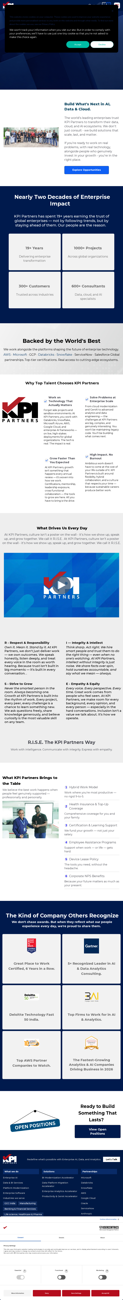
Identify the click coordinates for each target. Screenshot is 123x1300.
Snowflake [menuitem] (86, 1188)
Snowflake (64, 354)
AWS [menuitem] (83, 1193)
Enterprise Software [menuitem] (14, 1193)
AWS (7, 354)
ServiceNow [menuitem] (87, 1208)
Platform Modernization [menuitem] (16, 1188)
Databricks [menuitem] (87, 1182)
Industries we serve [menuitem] (14, 1198)
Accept (77, 44)
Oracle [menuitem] (84, 1203)
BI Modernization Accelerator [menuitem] (58, 1177)
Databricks (46, 354)
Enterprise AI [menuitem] (10, 1177)
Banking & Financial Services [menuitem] (20, 1209)
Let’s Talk (111, 1159)
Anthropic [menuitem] (86, 1213)
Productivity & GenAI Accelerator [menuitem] (59, 1196)
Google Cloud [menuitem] (88, 1198)
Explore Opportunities (86, 169)
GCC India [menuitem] (9, 1203)
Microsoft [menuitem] (86, 1177)
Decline (102, 44)
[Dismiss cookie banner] (112, 11)
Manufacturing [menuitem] (28, 1203)
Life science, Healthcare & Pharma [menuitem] (23, 1214)
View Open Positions (97, 1131)
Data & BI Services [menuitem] (13, 1182)
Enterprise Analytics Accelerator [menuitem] (59, 1191)
